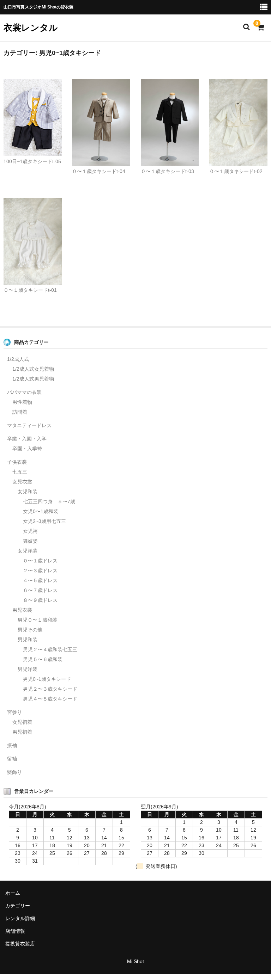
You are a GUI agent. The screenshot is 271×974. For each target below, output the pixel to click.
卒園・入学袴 (27, 448)
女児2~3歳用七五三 (44, 521)
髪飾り (14, 772)
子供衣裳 (17, 462)
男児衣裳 (22, 610)
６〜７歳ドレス (40, 590)
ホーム (12, 893)
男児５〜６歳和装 (42, 659)
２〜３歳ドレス (40, 570)
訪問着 (19, 412)
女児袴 (30, 531)
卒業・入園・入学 (27, 439)
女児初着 (22, 722)
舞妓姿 (30, 541)
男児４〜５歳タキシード (50, 699)
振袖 (12, 745)
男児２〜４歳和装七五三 (50, 649)
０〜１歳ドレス (40, 560)
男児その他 (30, 630)
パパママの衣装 (24, 392)
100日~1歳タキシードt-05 (32, 161)
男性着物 (22, 402)
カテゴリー (17, 905)
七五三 (19, 472)
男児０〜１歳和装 (37, 620)
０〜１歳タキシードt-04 (98, 171)
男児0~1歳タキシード (47, 679)
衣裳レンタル (31, 27)
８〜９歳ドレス (40, 600)
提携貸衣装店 (20, 944)
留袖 (12, 759)
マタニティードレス (29, 425)
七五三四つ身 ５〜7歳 (49, 501)
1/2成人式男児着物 (33, 379)
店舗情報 (15, 931)
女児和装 (27, 491)
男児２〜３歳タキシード (50, 689)
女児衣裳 (22, 482)
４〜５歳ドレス (40, 580)
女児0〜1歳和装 (40, 511)
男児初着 (22, 732)
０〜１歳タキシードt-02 (236, 171)
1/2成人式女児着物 (33, 369)
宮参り (14, 712)
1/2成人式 (18, 359)
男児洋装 (27, 669)
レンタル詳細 (20, 918)
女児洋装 (27, 551)
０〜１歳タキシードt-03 (167, 171)
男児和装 (27, 639)
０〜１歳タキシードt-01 (30, 290)
